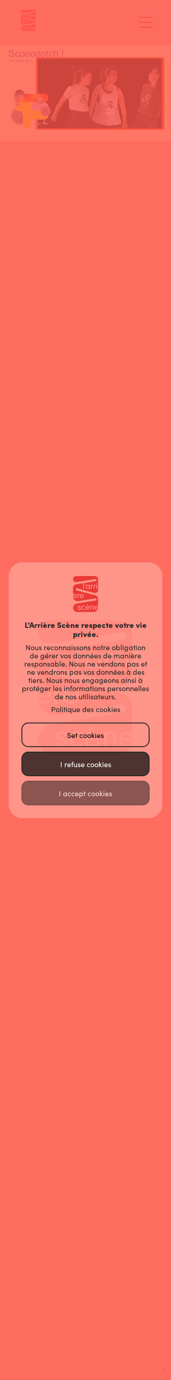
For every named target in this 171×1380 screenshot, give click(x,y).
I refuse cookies (85, 764)
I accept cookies (85, 793)
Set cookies (85, 735)
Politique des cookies (85, 709)
